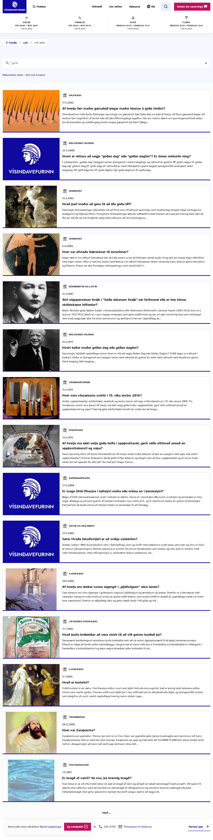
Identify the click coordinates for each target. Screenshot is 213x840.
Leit (25, 42)
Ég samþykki (75, 826)
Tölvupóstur (138, 826)
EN (153, 6)
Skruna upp (196, 826)
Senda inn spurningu (190, 6)
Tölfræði (97, 6)
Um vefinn (115, 6)
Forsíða (13, 42)
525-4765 (110, 826)
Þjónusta (134, 6)
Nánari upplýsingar (50, 826)
